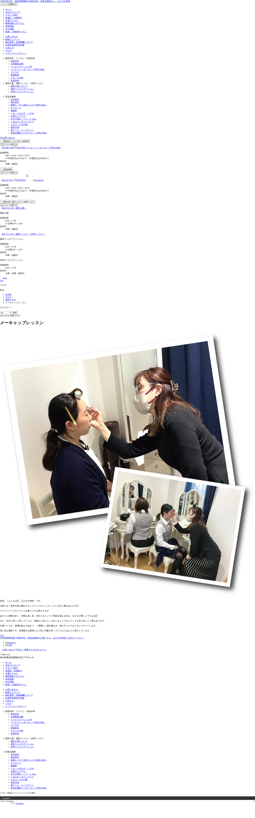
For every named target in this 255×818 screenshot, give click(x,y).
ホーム (8, 9)
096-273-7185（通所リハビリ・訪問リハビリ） (24, 234)
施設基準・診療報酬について (19, 42)
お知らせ (9, 48)
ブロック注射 (17, 78)
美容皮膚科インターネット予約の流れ (29, 133)
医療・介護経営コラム (16, 32)
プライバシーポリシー (16, 53)
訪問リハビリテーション (22, 92)
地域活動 (9, 26)
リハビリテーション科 (21, 66)
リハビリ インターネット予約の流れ (43, 148)
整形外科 (15, 61)
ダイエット (16, 108)
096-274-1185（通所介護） (14, 208)
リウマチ (15, 72)
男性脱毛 (15, 102)
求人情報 (9, 29)
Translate (20, 803)
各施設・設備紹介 (13, 18)
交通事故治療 (17, 64)
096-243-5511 (8, 180)
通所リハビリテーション (22, 89)
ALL (2, 635)
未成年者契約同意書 (14, 45)
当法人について (12, 12)
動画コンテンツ (12, 39)
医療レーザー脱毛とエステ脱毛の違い (29, 105)
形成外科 (15, 80)
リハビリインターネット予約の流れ (28, 69)
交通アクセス (11, 20)
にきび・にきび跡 (19, 124)
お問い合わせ (11, 36)
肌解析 (14, 110)
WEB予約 (21, 148)
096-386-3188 (8, 148)
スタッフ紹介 (11, 15)
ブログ (8, 50)
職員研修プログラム (14, 23)
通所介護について (19, 86)
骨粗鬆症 (15, 75)
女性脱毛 (15, 99)
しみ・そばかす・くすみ (22, 113)
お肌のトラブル (18, 116)
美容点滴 (15, 127)
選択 (15, 313)
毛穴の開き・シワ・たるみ (23, 119)
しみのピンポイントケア (22, 122)
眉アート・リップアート (22, 130)
